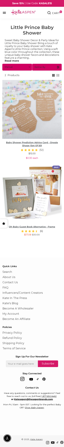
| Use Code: (32, 3)
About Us (8, 277)
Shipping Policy (13, 343)
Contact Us (10, 282)
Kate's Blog (10, 303)
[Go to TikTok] (37, 379)
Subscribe (48, 363)
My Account (10, 313)
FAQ (5, 287)
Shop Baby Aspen (34, 407)
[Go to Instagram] (22, 379)
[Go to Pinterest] (44, 379)
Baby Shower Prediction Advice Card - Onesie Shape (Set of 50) (32, 144)
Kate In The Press (14, 298)
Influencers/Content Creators (22, 293)
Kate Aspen (36, 439)
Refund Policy (12, 338)
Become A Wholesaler (18, 308)
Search (7, 272)
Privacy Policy (12, 332)
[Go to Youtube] (31, 379)
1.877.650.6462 (49, 396)
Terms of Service (14, 348)
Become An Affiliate (16, 319)
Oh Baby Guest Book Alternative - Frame (32, 226)
